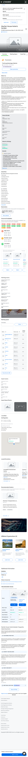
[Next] (26, 54)
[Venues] (25, 2)
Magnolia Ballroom (8, 334)
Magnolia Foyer (8, 338)
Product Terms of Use (5, 725)
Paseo (6, 355)
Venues (3, 4)
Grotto (6, 363)
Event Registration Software (6, 705)
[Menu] (1, 2)
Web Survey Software (5, 710)
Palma (6, 342)
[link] (10, 496)
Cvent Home (3, 715)
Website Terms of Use (5, 727)
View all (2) (4, 72)
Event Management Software (6, 703)
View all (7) (3, 204)
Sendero (6, 351)
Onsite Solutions (4, 700)
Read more (4, 168)
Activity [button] (4, 509)
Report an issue (4, 693)
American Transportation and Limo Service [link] (10, 500)
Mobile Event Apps (4, 706)
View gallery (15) (21, 49)
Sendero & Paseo (8, 359)
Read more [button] (5, 477)
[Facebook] (2, 577)
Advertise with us (4, 729)
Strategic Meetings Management (7, 708)
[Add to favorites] (26, 29)
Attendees (3, 322)
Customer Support (4, 718)
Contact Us (3, 717)
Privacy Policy (3, 723)
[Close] (24, 9)
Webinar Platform (4, 712)
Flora (6, 367)
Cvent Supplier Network (5, 698)
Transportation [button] (9, 509)
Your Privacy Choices (5, 720)
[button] (26, 263)
